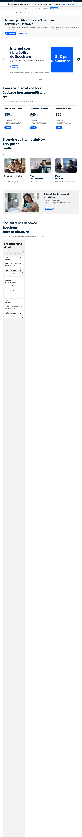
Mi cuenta (68, 1)
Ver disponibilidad (54, 8)
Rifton (17, 12)
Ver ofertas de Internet (10, 33)
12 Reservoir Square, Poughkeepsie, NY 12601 (14, 306)
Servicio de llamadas (22, 33)
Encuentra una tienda (60, 1)
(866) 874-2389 (10, 265)
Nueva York (12, 12)
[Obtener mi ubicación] (23, 251)
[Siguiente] (78, 59)
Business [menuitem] (51, 4)
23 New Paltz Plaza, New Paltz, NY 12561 (13, 263)
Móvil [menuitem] (35, 4)
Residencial (10, 1)
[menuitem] (10, 1)
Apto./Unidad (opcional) (39, 7)
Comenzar (8, 127)
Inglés (73, 1)
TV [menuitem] (31, 4)
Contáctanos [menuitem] (57, 4)
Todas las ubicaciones (5, 12)
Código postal (46, 7)
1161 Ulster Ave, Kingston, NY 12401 (12, 285)
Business (15, 1)
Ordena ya (64, 4)
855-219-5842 (71, 4)
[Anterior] (3, 59)
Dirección (25, 7)
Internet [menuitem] (26, 4)
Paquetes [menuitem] (21, 4)
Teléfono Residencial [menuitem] (42, 4)
